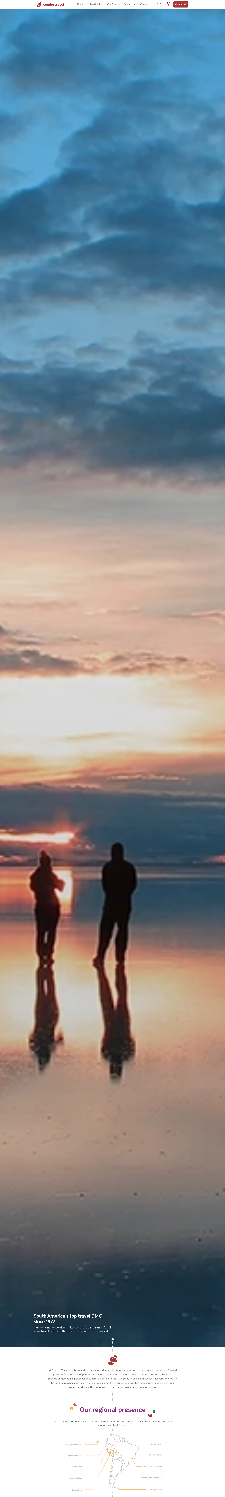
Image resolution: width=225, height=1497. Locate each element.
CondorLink (180, 4)
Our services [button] (130, 4)
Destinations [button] (96, 4)
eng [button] (159, 4)
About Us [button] (81, 4)
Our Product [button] (113, 4)
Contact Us (146, 4)
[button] (168, 4)
